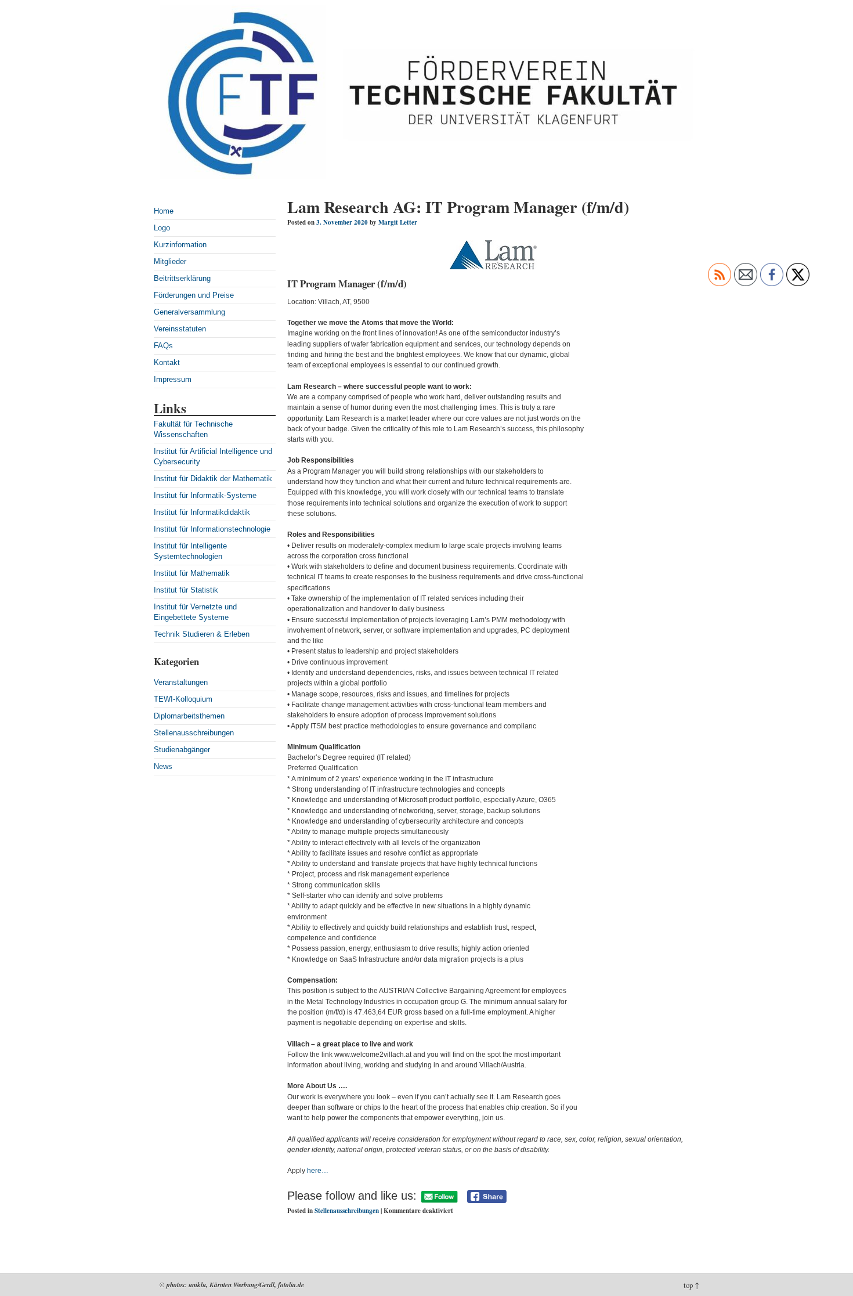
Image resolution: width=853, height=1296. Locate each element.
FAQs (163, 345)
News (163, 766)
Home (164, 211)
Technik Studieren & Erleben (202, 634)
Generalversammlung (189, 312)
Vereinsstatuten (180, 328)
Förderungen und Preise (194, 295)
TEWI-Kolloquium (183, 699)
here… (317, 1171)
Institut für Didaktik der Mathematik (213, 478)
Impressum (172, 379)
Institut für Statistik (186, 590)
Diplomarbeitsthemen (189, 716)
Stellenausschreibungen (194, 732)
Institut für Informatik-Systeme (205, 495)
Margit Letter (397, 222)
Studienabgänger (182, 749)
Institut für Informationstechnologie (212, 529)
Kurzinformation (180, 244)
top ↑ (691, 1285)
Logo (162, 227)
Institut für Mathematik (192, 573)
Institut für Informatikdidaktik (202, 512)
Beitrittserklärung (182, 278)
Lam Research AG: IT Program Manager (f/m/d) (458, 207)
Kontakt (167, 362)
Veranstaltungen (181, 682)
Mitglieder (170, 261)
